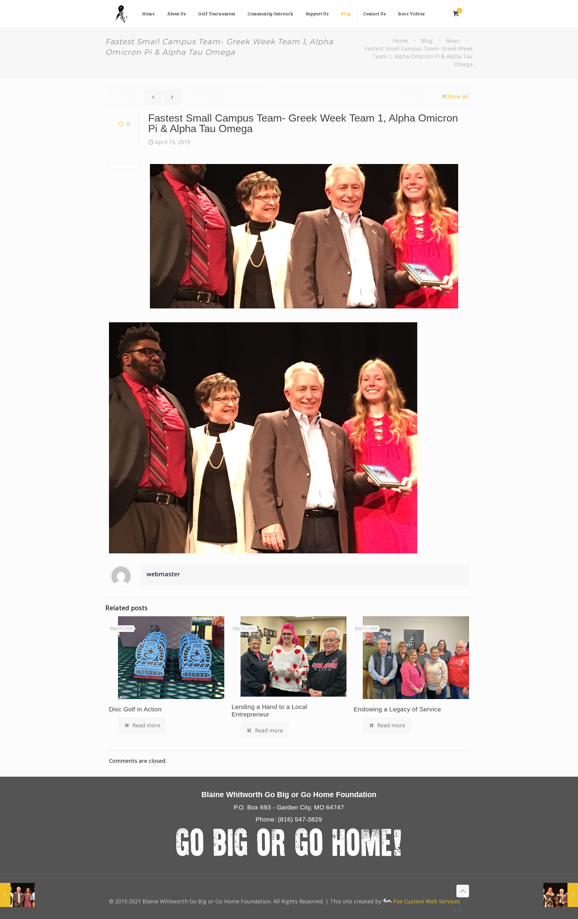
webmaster (163, 574)
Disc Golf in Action (135, 709)
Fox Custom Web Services (426, 901)
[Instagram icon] (460, 909)
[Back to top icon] (462, 891)
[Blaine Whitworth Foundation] (121, 13)
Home (400, 40)
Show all (457, 96)
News (453, 40)
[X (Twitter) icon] (454, 909)
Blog (427, 40)
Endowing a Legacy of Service (397, 709)
